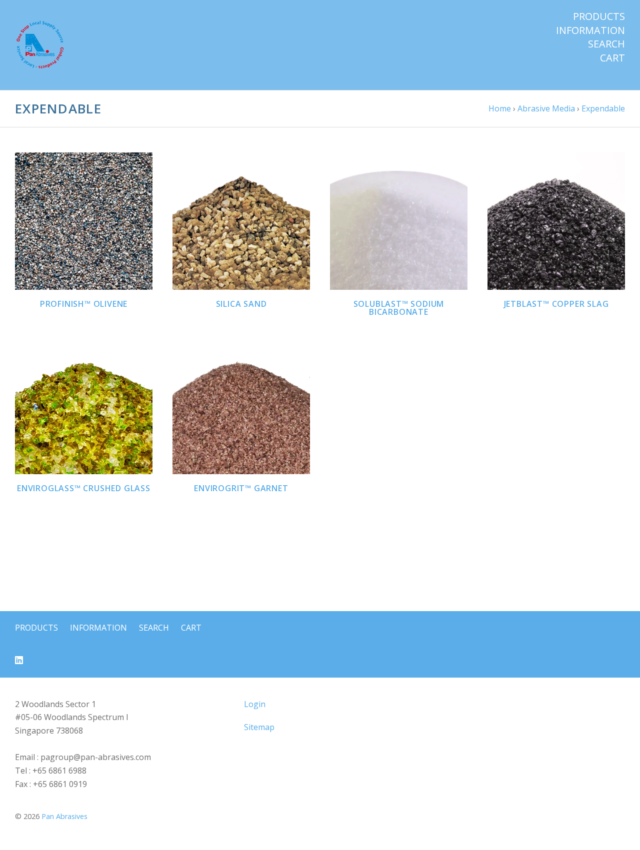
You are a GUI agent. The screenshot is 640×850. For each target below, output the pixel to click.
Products (599, 16)
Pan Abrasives (65, 816)
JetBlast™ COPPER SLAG (556, 303)
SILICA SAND (241, 303)
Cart (612, 57)
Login (255, 704)
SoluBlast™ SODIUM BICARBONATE (399, 307)
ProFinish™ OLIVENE (84, 303)
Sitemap (259, 727)
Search (606, 43)
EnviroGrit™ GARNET (241, 488)
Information (590, 30)
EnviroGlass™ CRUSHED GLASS (83, 488)
